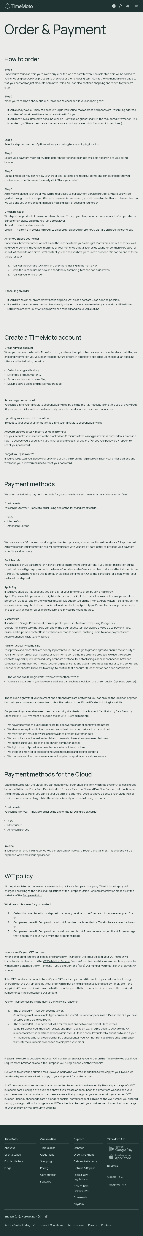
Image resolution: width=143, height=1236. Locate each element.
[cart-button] (127, 6)
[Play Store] (120, 1149)
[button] (114, 6)
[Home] (18, 6)
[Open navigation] (135, 6)
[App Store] (120, 1157)
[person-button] (120, 6)
